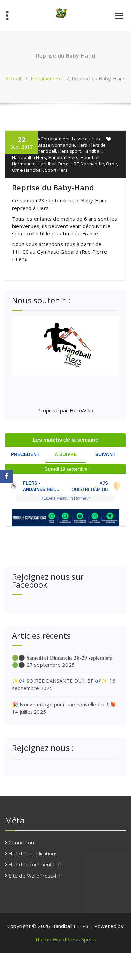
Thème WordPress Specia (65, 939)
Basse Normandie (56, 145)
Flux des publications (33, 853)
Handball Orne (53, 164)
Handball (92, 151)
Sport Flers (56, 170)
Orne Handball (27, 170)
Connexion (21, 842)
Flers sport (69, 151)
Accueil (13, 78)
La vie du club (86, 139)
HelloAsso (82, 410)
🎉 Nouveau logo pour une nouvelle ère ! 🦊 (64, 704)
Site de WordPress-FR (34, 875)
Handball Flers (63, 157)
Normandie (92, 164)
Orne (111, 164)
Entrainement (46, 78)
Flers (82, 145)
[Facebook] (6, 476)
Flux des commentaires (36, 864)
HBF (75, 164)
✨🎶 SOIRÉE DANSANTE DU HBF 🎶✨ (60, 680)
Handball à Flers (29, 157)
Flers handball (41, 151)
